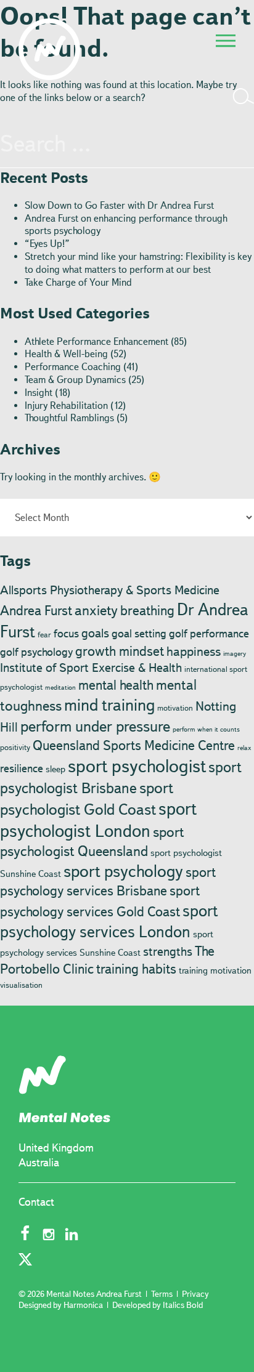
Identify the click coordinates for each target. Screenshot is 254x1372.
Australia (38, 1162)
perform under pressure (95, 726)
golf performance (209, 633)
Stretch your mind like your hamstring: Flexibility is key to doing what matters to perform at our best (138, 263)
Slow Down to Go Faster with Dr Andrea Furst (119, 205)
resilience (21, 768)
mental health (116, 685)
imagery (234, 654)
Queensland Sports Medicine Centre (134, 745)
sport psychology (123, 871)
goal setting (139, 633)
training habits (136, 969)
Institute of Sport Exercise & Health (91, 667)
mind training (109, 705)
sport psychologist (137, 766)
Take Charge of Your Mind (78, 282)
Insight (38, 392)
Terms (162, 1293)
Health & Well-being (66, 354)
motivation (175, 707)
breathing (147, 610)
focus (66, 633)
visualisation (21, 985)
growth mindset (119, 651)
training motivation (215, 970)
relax (244, 748)
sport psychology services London (109, 921)
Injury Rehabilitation (66, 405)
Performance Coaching (73, 367)
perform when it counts (206, 729)
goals (95, 633)
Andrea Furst (36, 610)
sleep (55, 769)
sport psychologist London (98, 819)
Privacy (195, 1293)
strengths (167, 951)
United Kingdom (56, 1148)
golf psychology (36, 652)
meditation (60, 688)
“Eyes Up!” (47, 243)
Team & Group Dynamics (75, 379)
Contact (36, 1202)
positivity (15, 747)
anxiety (96, 610)
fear (44, 634)
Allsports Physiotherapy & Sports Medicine (109, 590)
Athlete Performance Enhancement (96, 341)
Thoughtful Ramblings (69, 418)
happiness (193, 652)
